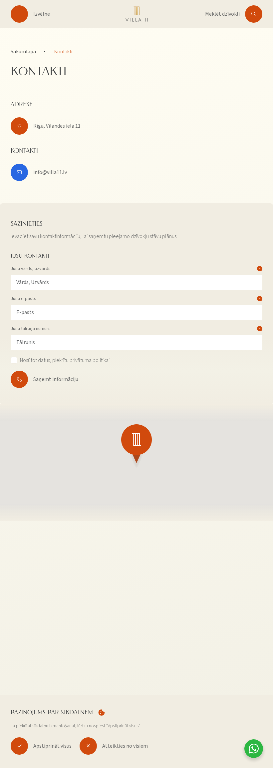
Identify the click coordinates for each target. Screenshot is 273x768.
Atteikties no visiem (125, 746)
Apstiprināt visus (52, 746)
